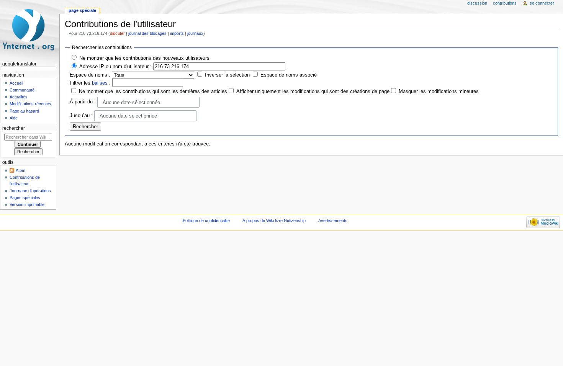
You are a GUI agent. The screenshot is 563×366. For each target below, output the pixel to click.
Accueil (16, 83)
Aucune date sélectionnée (131, 102)
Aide (14, 118)
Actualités (19, 97)
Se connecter (542, 3)
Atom (20, 170)
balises (100, 83)
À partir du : (83, 102)
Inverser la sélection (227, 75)
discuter (117, 33)
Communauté (22, 90)
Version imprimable (27, 204)
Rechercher (13, 128)
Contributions (505, 3)
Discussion (477, 3)
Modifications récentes (30, 103)
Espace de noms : (90, 75)
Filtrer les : (90, 83)
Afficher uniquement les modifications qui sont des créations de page (313, 91)
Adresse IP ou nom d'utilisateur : (115, 66)
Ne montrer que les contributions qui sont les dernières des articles (153, 91)
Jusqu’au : (81, 115)
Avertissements (332, 220)
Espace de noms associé (288, 75)
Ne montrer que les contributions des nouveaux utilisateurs (144, 58)
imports (177, 33)
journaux (195, 33)
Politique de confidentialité (206, 220)
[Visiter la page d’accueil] (29, 29)
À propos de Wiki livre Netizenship (274, 220)
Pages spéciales (25, 197)
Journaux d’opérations (30, 190)
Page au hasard (24, 111)
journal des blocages (147, 33)
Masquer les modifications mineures (439, 91)
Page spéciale (82, 10)
